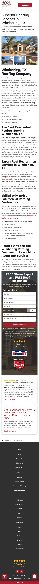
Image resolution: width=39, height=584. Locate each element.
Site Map (23, 576)
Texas (20, 496)
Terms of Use (21, 336)
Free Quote (19, 582)
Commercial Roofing (19, 486)
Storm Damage (19, 481)
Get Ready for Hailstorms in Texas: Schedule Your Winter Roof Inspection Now (19, 414)
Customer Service (19, 467)
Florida (19, 509)
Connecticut (20, 504)
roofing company (15, 145)
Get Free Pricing (19, 325)
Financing (19, 463)
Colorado (19, 500)
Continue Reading (10, 431)
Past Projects (19, 549)
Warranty (19, 459)
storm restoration (7, 179)
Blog (19, 531)
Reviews (19, 540)
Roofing (19, 477)
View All (19, 517)
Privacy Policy (28, 336)
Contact (19, 454)
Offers (19, 536)
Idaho (19, 513)
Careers (19, 544)
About (20, 527)
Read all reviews (9, 400)
